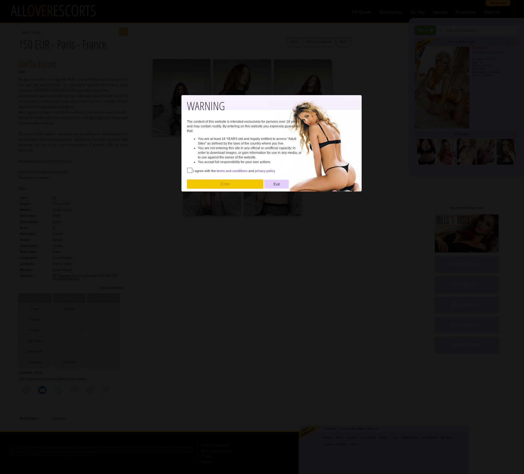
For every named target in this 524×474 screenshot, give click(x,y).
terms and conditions (232, 171)
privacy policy (265, 171)
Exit (276, 184)
